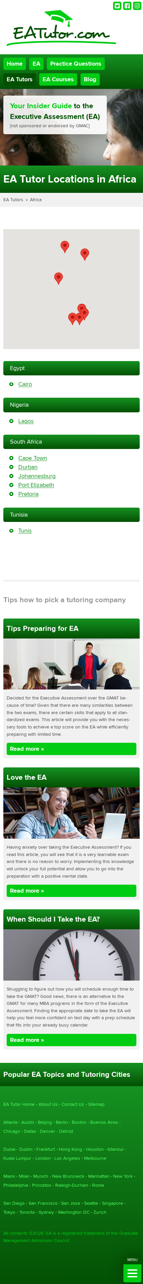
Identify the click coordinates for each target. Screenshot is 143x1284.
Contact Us (73, 1104)
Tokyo (9, 1212)
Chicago (11, 1131)
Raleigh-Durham (71, 1185)
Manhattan (98, 1176)
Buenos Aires (104, 1122)
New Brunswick (68, 1176)
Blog (90, 79)
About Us (48, 1104)
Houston (95, 1149)
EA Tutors (20, 79)
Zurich (99, 1212)
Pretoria (28, 494)
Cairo (25, 384)
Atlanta (10, 1122)
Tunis (25, 530)
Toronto (27, 1212)
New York (123, 1176)
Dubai (9, 1149)
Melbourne (95, 1158)
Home (15, 63)
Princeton (42, 1185)
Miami (9, 1176)
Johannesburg (37, 476)
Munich (40, 1176)
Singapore (112, 1203)
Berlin (62, 1122)
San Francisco (43, 1203)
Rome (98, 1185)
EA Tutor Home (19, 1104)
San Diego (14, 1203)
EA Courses (58, 79)
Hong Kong (70, 1149)
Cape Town (32, 458)
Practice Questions (75, 63)
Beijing (45, 1122)
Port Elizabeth (36, 485)
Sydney (46, 1212)
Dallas (30, 1131)
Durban (28, 467)
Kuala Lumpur (17, 1158)
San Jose (70, 1203)
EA (36, 63)
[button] (85, 254)
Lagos (26, 421)
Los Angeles (67, 1158)
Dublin (26, 1149)
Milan (24, 1176)
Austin (27, 1122)
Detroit (66, 1131)
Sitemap (96, 1104)
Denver (47, 1131)
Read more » (27, 748)
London (43, 1158)
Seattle (91, 1203)
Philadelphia (15, 1185)
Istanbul (115, 1149)
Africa (36, 200)
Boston (79, 1122)
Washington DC (73, 1212)
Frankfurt (45, 1149)
